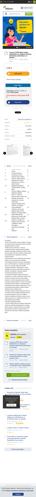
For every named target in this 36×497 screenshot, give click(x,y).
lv (31, 2)
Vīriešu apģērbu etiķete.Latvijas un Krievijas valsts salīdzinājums (20, 364)
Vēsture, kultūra (23, 360)
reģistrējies (10, 90)
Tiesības (21, 59)
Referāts (11, 59)
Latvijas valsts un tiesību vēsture (18, 427)
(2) (24, 119)
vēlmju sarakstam (16, 79)
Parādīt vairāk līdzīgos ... (18, 449)
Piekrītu (18, 494)
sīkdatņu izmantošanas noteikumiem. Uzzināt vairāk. (20, 490)
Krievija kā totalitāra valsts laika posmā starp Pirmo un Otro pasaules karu (20, 356)
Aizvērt (28, 47)
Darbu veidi (28, 8)
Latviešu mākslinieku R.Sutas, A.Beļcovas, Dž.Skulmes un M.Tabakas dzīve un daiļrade (17, 417)
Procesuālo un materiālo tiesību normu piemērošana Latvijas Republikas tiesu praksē (17, 438)
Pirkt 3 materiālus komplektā (19, 375)
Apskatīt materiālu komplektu (19, 379)
